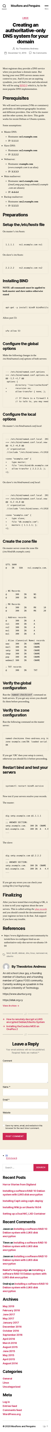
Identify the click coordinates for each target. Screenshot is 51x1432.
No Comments (40, 53)
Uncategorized (11, 1386)
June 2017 (9, 1314)
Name (6, 1087)
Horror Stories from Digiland (19, 1184)
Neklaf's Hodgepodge (15, 1270)
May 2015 (8, 1355)
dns (27, 953)
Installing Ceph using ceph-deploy (23, 1200)
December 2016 (12, 1326)
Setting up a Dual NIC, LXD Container (24, 1213)
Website (6, 1112)
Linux (25, 18)
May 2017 (8, 1318)
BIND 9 (23, 85)
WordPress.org (12, 1414)
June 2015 (9, 1351)
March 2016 (10, 1343)
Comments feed (12, 1410)
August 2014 (10, 1363)
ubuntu (10, 956)
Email (6, 1100)
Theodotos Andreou (28, 48)
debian (21, 953)
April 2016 (9, 1338)
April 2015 (9, 1359)
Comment (7, 1061)
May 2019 (8, 1306)
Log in (6, 1401)
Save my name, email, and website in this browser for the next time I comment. (23, 1126)
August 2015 (10, 1347)
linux (32, 953)
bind (9, 953)
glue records (41, 909)
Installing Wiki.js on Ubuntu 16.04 (22, 1207)
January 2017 (11, 1322)
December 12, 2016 (17, 53)
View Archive (11, 1005)
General (7, 1378)
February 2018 (11, 1310)
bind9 (14, 953)
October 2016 (11, 1330)
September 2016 (12, 1334)
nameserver (41, 953)
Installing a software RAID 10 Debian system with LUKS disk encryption (25, 1232)
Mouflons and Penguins (25, 5)
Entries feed (10, 1406)
